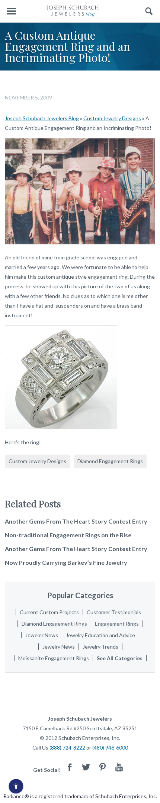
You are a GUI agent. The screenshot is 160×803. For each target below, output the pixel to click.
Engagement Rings (117, 623)
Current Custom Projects (49, 612)
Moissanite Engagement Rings (53, 658)
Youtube (119, 767)
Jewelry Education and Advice (100, 635)
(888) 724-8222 (67, 747)
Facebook (70, 767)
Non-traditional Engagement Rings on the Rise (68, 534)
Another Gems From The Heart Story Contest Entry (76, 521)
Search (149, 11)
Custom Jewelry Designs (112, 118)
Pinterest (103, 767)
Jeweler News (41, 635)
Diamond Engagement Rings (110, 461)
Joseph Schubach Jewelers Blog (42, 118)
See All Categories (120, 658)
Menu (11, 11)
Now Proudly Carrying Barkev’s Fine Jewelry (66, 562)
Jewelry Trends (100, 646)
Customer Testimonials (114, 612)
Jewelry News (58, 646)
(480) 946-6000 (110, 747)
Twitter (86, 767)
